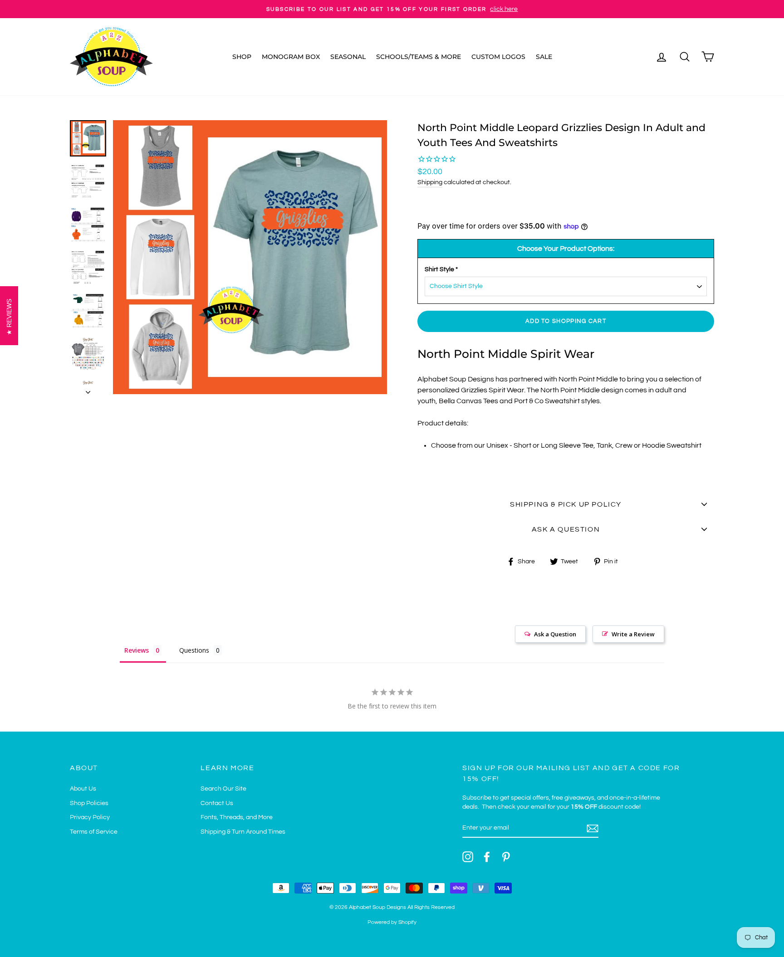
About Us (83, 789)
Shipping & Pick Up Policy (566, 504)
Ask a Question (555, 634)
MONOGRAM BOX (291, 57)
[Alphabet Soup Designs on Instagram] (467, 856)
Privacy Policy (90, 817)
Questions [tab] (194, 650)
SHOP (241, 57)
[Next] (88, 389)
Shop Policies (89, 803)
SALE (544, 57)
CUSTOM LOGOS (498, 57)
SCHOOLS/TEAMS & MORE (418, 57)
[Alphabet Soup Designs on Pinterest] (505, 856)
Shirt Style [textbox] (441, 269)
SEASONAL (348, 57)
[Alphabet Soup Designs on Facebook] (486, 856)
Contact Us (217, 803)
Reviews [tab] (136, 650)
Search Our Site (223, 789)
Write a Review (633, 634)
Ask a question (566, 529)
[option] (392, 9)
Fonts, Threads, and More (237, 817)
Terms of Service (94, 832)
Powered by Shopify (392, 922)
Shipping (429, 182)
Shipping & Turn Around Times (243, 832)
